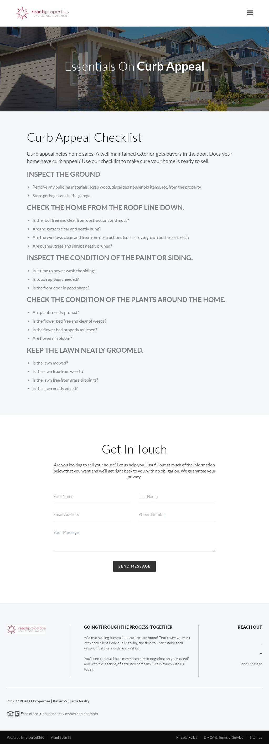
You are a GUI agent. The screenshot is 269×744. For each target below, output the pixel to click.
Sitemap (256, 738)
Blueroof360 (34, 738)
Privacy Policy (186, 738)
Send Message (134, 566)
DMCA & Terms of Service (223, 738)
